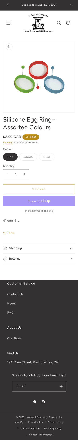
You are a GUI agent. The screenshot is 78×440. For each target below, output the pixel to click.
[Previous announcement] (7, 5)
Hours (11, 303)
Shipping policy (52, 428)
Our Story (14, 338)
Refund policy (35, 422)
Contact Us (15, 294)
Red (12, 158)
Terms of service (30, 428)
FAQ (10, 312)
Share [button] (11, 233)
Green (30, 158)
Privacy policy (56, 422)
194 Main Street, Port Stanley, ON (33, 362)
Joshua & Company (37, 417)
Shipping (8, 142)
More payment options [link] (39, 210)
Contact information (41, 434)
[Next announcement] (71, 5)
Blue (48, 158)
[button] (8, 22)
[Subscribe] (61, 386)
